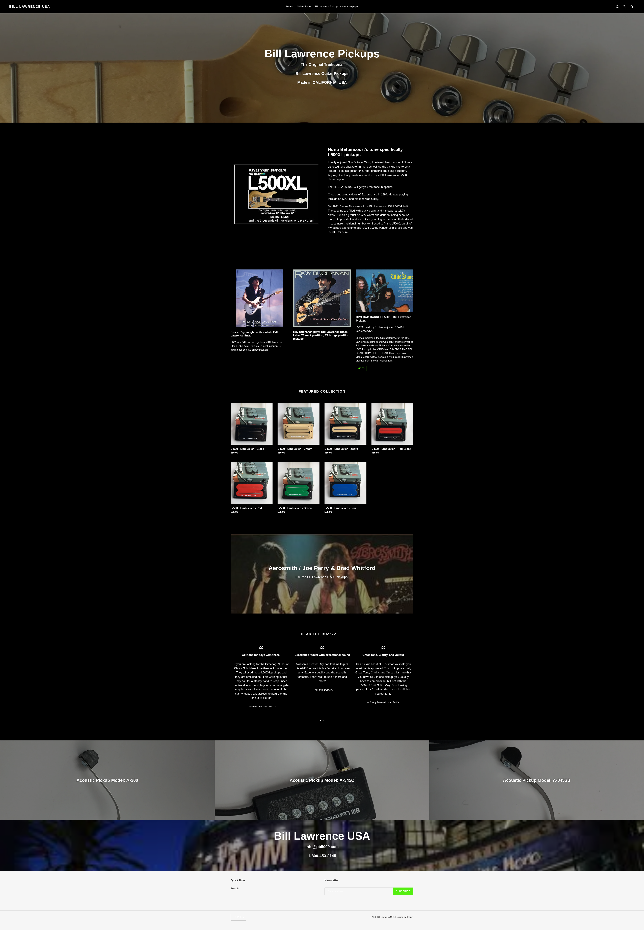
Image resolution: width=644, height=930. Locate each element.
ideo (359, 356)
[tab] (320, 720)
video (361, 368)
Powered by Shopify (404, 917)
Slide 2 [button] (323, 720)
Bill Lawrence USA (29, 6)
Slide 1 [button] (320, 720)
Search (234, 888)
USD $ (237, 917)
